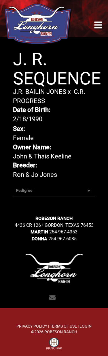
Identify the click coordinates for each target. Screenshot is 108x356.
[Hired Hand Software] (54, 344)
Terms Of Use (63, 326)
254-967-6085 (62, 238)
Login (85, 326)
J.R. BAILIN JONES (39, 91)
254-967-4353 (63, 232)
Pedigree (24, 190)
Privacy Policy (31, 326)
